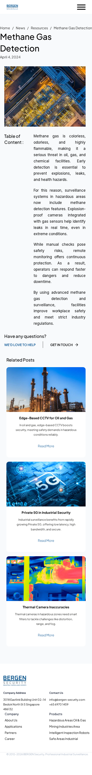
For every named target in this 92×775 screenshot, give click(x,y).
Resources (39, 28)
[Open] (81, 7)
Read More (46, 446)
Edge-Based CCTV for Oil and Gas (46, 418)
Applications (13, 726)
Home (5, 28)
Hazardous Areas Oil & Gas (67, 720)
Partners (10, 733)
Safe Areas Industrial (63, 739)
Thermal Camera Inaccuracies (46, 607)
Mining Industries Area (64, 726)
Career (10, 739)
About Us (11, 720)
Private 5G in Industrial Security (46, 512)
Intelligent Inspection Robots (69, 733)
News (20, 28)
